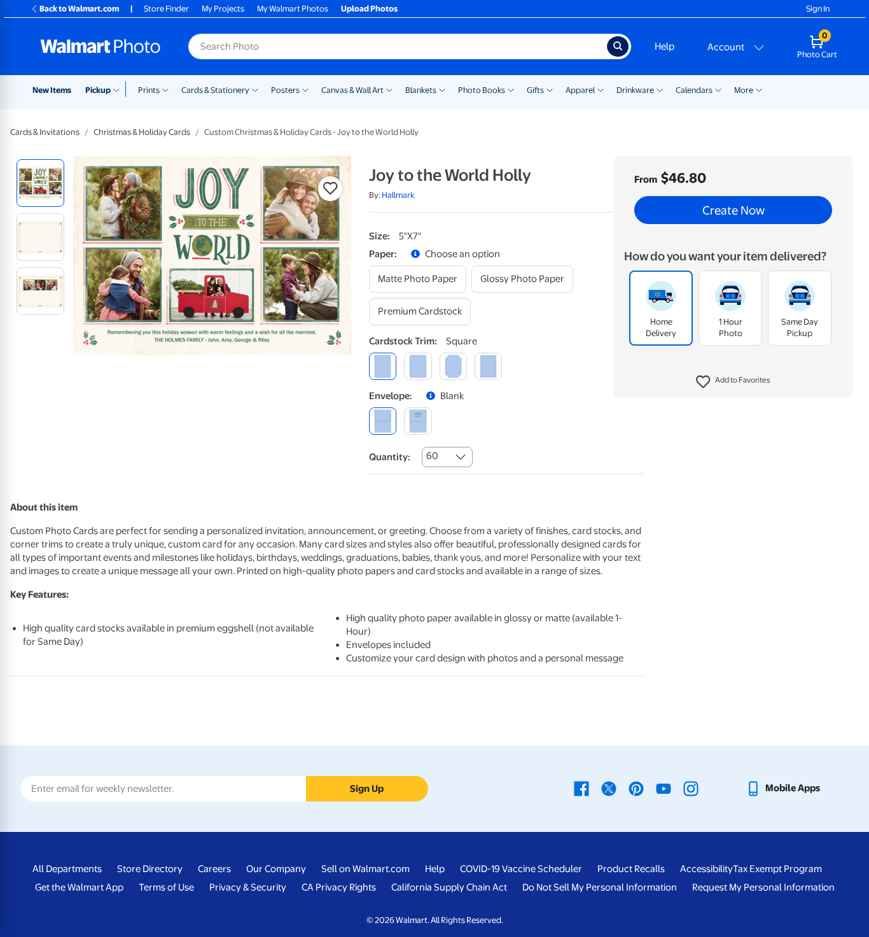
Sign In (818, 8)
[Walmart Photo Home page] (100, 46)
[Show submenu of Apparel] (600, 89)
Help (664, 46)
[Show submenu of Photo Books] (511, 89)
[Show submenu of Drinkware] (660, 89)
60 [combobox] (432, 455)
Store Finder (166, 8)
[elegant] (453, 366)
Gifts (535, 90)
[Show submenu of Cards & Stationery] (255, 89)
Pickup (98, 90)
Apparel (580, 90)
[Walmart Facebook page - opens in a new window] (581, 788)
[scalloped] (488, 366)
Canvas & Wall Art (352, 90)
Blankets (420, 90)
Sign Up (367, 788)
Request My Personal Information (763, 887)
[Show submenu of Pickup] (119, 89)
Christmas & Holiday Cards (142, 132)
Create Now (733, 210)
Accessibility (706, 869)
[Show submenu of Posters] (305, 89)
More (743, 90)
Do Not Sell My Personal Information (599, 887)
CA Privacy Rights (339, 887)
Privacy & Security (247, 887)
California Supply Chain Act (449, 887)
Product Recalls (631, 869)
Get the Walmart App (79, 887)
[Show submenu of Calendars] (718, 89)
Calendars (694, 90)
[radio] (40, 183)
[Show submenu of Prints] (165, 89)
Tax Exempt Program (777, 869)
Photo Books (481, 90)
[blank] (382, 421)
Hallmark (398, 195)
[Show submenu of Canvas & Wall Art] (389, 89)
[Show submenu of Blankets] (442, 89)
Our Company (276, 869)
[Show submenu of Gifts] (549, 89)
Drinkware (635, 90)
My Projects (223, 8)
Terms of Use (166, 887)
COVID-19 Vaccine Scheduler (521, 869)
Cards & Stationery (215, 90)
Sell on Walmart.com (365, 869)
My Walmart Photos (292, 8)
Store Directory (150, 869)
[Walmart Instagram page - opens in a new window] (691, 788)
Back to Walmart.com (79, 8)
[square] (382, 366)
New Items (51, 90)
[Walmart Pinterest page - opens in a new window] (636, 788)
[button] (733, 382)
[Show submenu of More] (759, 89)
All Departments (67, 869)
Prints (149, 90)
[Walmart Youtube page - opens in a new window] (663, 788)
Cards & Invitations (45, 132)
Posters (285, 90)
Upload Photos (369, 8)
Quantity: (389, 457)
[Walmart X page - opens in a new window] (608, 788)
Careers (214, 869)
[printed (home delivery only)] (417, 421)
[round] (417, 366)
